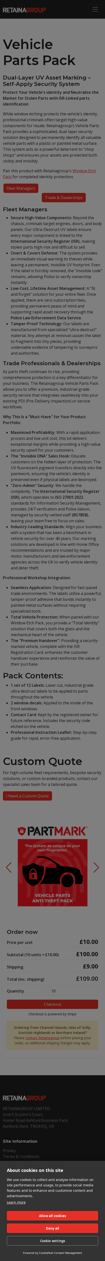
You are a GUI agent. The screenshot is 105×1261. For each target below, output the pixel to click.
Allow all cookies (52, 1216)
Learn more (16, 1202)
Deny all (52, 1228)
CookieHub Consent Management (60, 1253)
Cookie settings (52, 1241)
